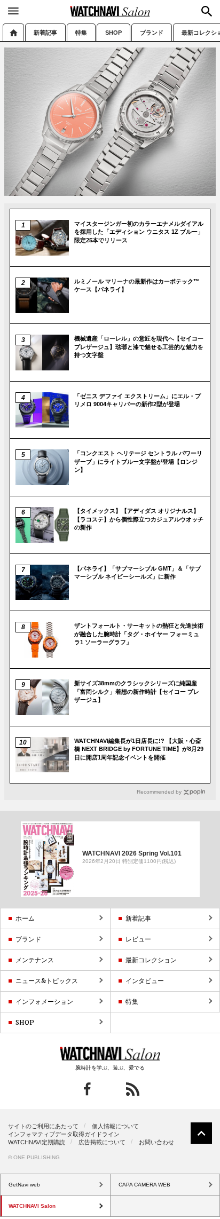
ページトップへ (201, 1133)
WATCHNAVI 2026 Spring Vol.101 (132, 853)
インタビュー (144, 981)
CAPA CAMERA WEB (144, 1185)
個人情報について (115, 1126)
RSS (132, 1089)
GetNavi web (110, 1053)
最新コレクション (151, 960)
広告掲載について (101, 1142)
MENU (13, 10)
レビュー (138, 939)
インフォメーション (44, 1002)
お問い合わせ (156, 1142)
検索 (206, 11)
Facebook (87, 1089)
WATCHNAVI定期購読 (36, 1142)
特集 (81, 32)
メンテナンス (34, 960)
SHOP (113, 32)
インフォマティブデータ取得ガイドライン (64, 1134)
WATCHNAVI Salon (110, 11)
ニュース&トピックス (46, 981)
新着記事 (45, 32)
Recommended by (159, 792)
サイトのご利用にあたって (43, 1126)
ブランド (151, 32)
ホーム (13, 32)
